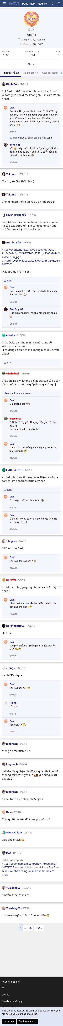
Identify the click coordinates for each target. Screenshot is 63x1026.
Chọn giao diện (12, 981)
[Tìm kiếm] (59, 3)
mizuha (10, 335)
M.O (8, 853)
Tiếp (38, 927)
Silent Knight (14, 832)
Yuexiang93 (13, 888)
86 (30, 927)
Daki (12, 107)
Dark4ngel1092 (15, 626)
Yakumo (11, 174)
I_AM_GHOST (14, 470)
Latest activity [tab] (30, 73)
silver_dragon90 (16, 215)
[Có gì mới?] (52, 3)
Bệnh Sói (11, 84)
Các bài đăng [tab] (50, 73)
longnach (12, 744)
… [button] (25, 927)
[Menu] (4, 3)
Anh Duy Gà (13, 242)
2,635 (5, 55)
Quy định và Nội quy (12, 1001)
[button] (31, 988)
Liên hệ (5, 994)
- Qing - (10, 668)
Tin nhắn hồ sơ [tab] (10, 73)
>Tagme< (11, 541)
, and (32, 137)
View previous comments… (18, 393)
